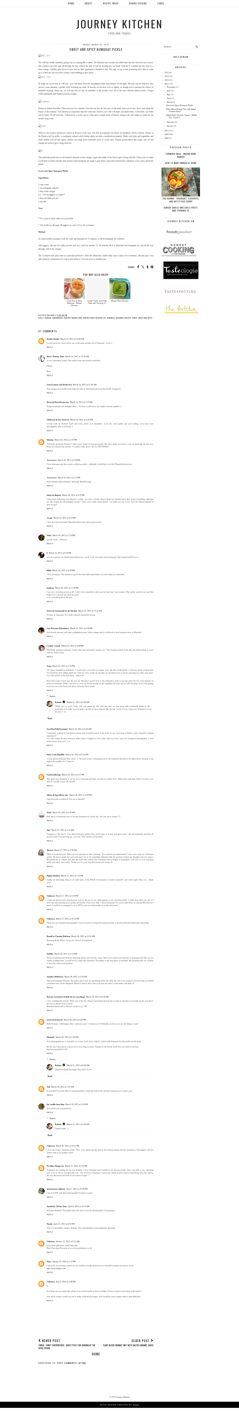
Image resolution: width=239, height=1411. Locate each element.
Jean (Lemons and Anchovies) (59, 385)
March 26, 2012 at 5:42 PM (63, 812)
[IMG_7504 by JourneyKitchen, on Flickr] (44, 77)
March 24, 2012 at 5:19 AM (81, 402)
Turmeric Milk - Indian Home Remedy (180, 155)
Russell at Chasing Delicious (58, 936)
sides (134, 318)
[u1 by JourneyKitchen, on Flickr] (40, 151)
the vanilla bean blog (55, 1104)
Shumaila (51, 1037)
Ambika (50, 954)
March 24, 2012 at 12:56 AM (77, 356)
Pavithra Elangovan (55, 1166)
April (169, 98)
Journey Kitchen (119, 23)
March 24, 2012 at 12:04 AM (72, 339)
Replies (52, 696)
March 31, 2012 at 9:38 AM (78, 1065)
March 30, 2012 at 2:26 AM (67, 1037)
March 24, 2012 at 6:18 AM (81, 420)
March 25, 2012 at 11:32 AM (90, 611)
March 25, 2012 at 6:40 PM (72, 646)
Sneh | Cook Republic (56, 754)
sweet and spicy (145, 318)
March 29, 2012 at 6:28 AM (97, 997)
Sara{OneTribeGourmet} (57, 729)
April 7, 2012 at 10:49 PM (77, 1189)
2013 (166, 80)
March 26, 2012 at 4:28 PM (80, 795)
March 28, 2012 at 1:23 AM (65, 954)
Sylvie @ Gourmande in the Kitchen (62, 611)
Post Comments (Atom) (71, 1362)
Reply (50, 347)
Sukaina (50, 440)
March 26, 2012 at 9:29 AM (77, 754)
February (170, 122)
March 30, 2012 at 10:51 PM (67, 1146)
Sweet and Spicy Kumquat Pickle (179, 105)
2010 (166, 134)
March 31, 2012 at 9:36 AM (78, 1124)
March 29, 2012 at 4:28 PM (75, 1020)
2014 (166, 76)
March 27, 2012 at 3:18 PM (67, 896)
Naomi (49, 1224)
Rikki (49, 570)
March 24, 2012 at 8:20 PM (63, 570)
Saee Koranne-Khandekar (58, 628)
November (171, 87)
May (168, 94)
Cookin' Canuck (53, 646)
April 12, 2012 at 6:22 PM (64, 1224)
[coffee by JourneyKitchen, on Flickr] (42, 126)
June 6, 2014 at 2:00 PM (66, 1282)
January (170, 126)
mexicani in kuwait (55, 1020)
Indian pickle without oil (94, 318)
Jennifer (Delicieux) (55, 977)
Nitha (49, 535)
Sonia (49, 812)
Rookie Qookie (53, 339)
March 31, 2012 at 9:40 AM (78, 702)
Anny (49, 1261)
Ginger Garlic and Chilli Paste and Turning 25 (97, 302)
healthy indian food (73, 318)
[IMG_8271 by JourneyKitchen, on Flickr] (44, 55)
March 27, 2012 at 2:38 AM (65, 850)
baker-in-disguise (54, 495)
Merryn (50, 850)
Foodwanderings (54, 775)
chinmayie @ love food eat (58, 420)
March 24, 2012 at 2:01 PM (66, 440)
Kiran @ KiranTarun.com (58, 402)
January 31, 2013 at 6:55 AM (68, 1241)
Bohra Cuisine (138, 3)
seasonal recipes (123, 318)
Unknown (51, 896)
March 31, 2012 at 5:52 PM (76, 1166)
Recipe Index (111, 3)
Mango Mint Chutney (120, 301)
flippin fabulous (53, 876)
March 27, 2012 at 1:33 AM (62, 830)
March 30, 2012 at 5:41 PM (76, 1104)
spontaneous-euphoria (56, 1189)
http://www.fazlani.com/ (56, 1268)
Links (160, 3)
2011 (166, 131)
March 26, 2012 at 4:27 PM (73, 775)
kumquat (111, 318)
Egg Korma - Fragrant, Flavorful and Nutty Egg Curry (181, 200)
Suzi (48, 830)
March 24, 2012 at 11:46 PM (67, 588)
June (168, 91)
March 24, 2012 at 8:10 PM (60, 553)
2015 (166, 72)
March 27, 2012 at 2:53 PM (72, 876)
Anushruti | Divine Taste (57, 1206)
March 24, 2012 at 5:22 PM (73, 495)
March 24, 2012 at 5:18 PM (69, 460)
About (89, 3)
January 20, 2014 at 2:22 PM (64, 1261)
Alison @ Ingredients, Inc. (57, 795)
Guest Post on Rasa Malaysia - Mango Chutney (74, 303)
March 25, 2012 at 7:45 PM (63, 666)
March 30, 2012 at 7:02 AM (62, 1087)
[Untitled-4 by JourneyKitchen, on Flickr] (44, 101)
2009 (166, 138)
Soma (49, 666)
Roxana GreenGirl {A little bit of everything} (66, 997)
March (169, 102)
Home (71, 3)
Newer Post (66, 1344)
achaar (48, 318)
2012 (166, 84)
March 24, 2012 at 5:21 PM (69, 478)
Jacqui (49, 518)
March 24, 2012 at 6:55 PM (64, 518)
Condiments (57, 318)
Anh (48, 1087)
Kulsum (58, 702)
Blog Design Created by (119, 1405)
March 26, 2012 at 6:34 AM (80, 729)
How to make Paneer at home (180, 162)
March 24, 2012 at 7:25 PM (63, 535)
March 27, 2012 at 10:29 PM (67, 919)
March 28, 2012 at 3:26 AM (75, 977)
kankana (50, 588)
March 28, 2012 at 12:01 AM (83, 936)
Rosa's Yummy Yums (55, 356)
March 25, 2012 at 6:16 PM (81, 628)
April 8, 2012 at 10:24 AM (79, 1206)
